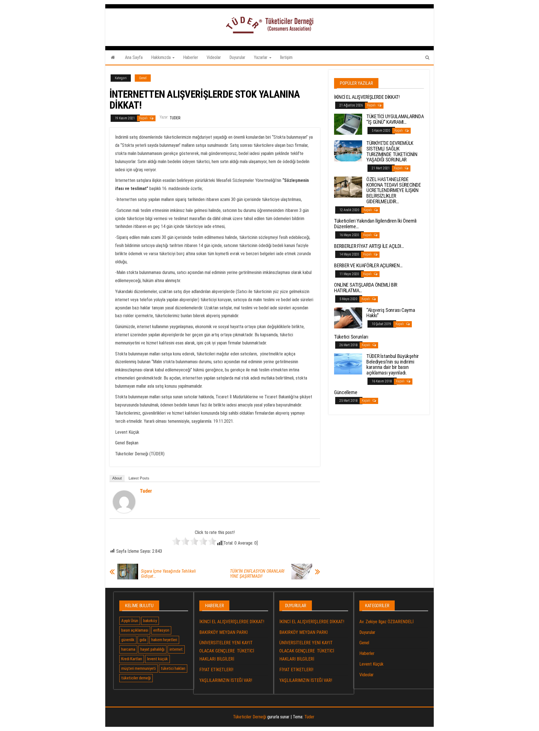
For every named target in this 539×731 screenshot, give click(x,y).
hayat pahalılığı (152, 649)
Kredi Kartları (131, 658)
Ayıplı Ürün (129, 620)
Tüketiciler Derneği (249, 716)
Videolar (214, 57)
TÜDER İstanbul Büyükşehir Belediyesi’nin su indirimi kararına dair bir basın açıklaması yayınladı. (392, 364)
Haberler (190, 57)
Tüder (309, 716)
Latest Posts (139, 478)
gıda (143, 639)
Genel (143, 78)
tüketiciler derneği (136, 677)
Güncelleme (345, 392)
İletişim (286, 57)
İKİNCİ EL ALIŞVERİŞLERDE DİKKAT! (366, 97)
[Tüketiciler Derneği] (113, 58)
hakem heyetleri (164, 639)
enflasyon (161, 630)
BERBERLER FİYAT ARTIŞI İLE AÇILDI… (369, 246)
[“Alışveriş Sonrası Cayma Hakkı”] (348, 317)
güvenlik (127, 639)
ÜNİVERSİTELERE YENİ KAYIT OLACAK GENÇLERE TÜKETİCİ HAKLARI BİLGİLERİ (226, 651)
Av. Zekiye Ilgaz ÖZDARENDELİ (386, 621)
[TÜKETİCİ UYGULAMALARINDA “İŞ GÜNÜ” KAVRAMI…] (348, 124)
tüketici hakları (173, 668)
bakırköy (150, 620)
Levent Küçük (371, 664)
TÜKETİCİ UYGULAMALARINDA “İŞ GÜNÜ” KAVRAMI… (395, 119)
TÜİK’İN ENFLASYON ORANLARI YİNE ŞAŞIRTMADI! (257, 574)
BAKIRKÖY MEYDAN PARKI (223, 632)
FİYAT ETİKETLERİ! (216, 669)
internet (176, 649)
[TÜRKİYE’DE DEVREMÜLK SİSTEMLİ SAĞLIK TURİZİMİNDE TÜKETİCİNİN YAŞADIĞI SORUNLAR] (348, 150)
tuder (175, 118)
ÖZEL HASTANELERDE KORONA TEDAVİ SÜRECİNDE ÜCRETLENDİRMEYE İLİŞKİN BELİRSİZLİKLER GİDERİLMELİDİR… (393, 190)
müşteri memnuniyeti (138, 668)
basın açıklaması (134, 630)
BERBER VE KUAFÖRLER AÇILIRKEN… (368, 265)
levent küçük (157, 658)
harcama (128, 649)
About (117, 478)
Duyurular (237, 57)
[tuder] (124, 501)
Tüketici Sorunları (351, 337)
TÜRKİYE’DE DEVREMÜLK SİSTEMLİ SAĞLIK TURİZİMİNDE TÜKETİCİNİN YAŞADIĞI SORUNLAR (391, 151)
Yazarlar (261, 57)
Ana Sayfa (134, 57)
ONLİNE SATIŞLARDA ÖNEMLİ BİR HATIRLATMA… (365, 287)
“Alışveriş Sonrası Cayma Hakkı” (390, 313)
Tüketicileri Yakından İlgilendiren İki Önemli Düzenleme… (375, 223)
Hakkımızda (161, 57)
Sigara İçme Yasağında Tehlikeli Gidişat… (168, 574)
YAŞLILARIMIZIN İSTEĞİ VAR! (225, 680)
